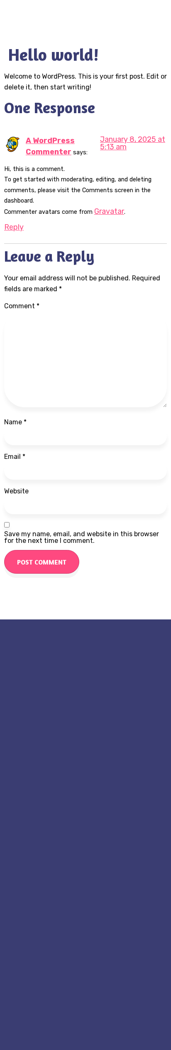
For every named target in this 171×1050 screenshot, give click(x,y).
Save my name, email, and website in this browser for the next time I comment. (81, 537)
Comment (21, 306)
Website (16, 491)
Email (14, 456)
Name (15, 422)
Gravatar (109, 211)
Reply (14, 227)
